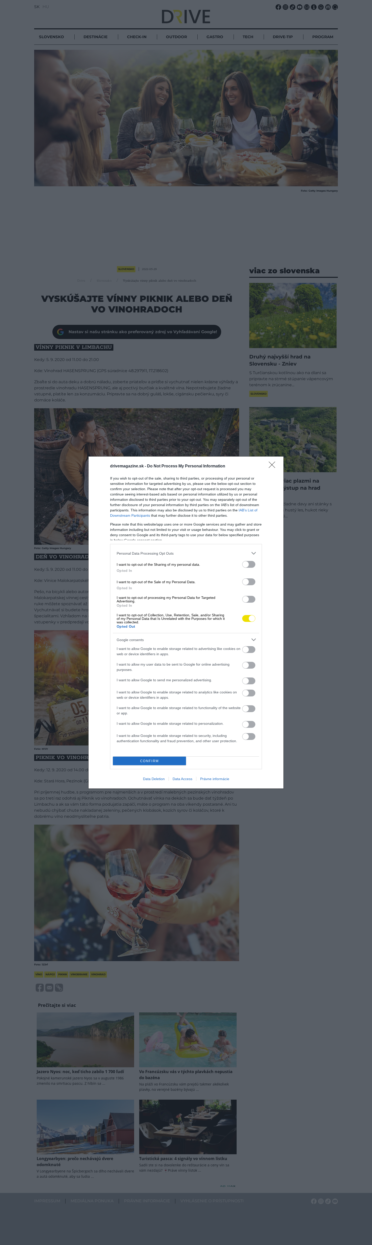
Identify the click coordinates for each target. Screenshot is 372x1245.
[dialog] (186, 622)
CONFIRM (149, 761)
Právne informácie (214, 779)
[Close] (273, 466)
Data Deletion (154, 779)
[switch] (248, 564)
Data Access (182, 779)
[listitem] (186, 553)
